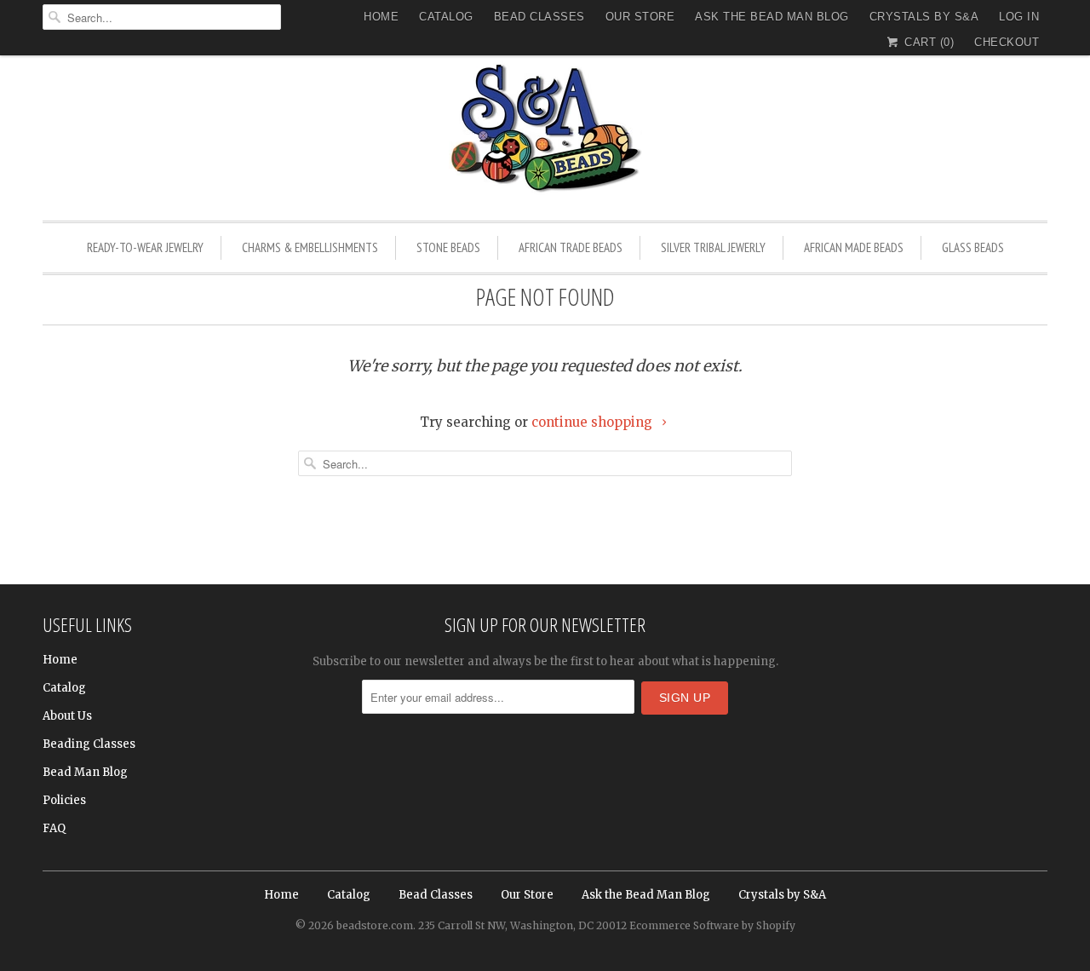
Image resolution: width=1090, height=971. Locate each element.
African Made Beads (854, 247)
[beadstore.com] (545, 132)
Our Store (640, 16)
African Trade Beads (570, 247)
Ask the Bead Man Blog (772, 16)
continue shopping (593, 422)
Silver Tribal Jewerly (713, 247)
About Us (67, 716)
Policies (64, 800)
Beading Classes (89, 744)
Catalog (446, 16)
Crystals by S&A (924, 16)
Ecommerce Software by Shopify (712, 925)
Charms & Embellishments (310, 247)
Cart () (927, 42)
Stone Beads (448, 247)
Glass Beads (973, 247)
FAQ (54, 828)
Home (381, 16)
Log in (1019, 16)
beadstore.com (374, 925)
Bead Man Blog (85, 772)
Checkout (1006, 42)
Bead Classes (539, 16)
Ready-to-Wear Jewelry (145, 247)
